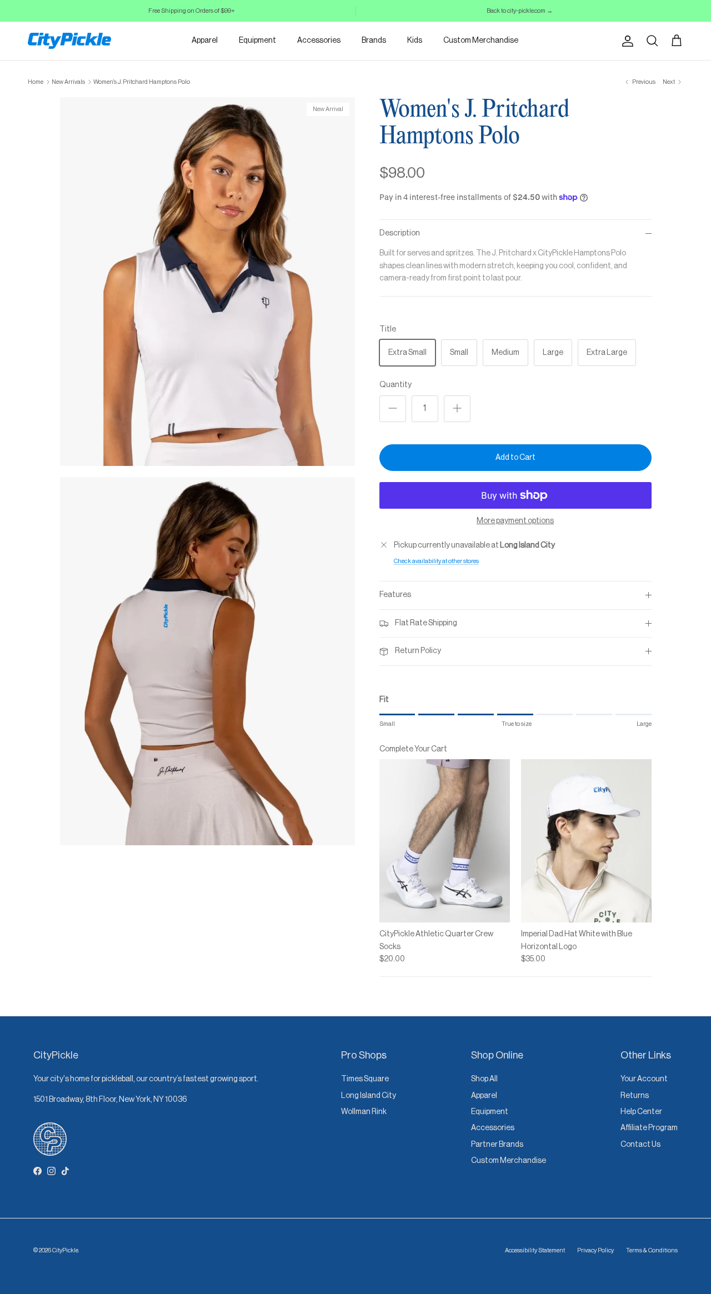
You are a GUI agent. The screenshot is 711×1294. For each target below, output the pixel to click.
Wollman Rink (364, 1112)
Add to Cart (515, 458)
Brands (374, 40)
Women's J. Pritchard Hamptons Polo (141, 82)
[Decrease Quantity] (392, 408)
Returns (634, 1096)
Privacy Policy (595, 1250)
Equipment (257, 40)
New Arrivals (68, 82)
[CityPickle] (69, 41)
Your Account (644, 1079)
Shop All (484, 1079)
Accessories (319, 40)
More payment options (515, 521)
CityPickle (65, 1250)
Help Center (641, 1112)
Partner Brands (497, 1144)
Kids (414, 40)
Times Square (365, 1079)
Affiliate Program (649, 1128)
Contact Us (640, 1144)
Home (35, 82)
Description (399, 233)
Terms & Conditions (652, 1250)
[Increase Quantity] (457, 408)
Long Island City (368, 1096)
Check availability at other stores (436, 561)
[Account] (625, 41)
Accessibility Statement (535, 1250)
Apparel (205, 40)
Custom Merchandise (480, 40)
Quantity (395, 385)
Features (395, 595)
